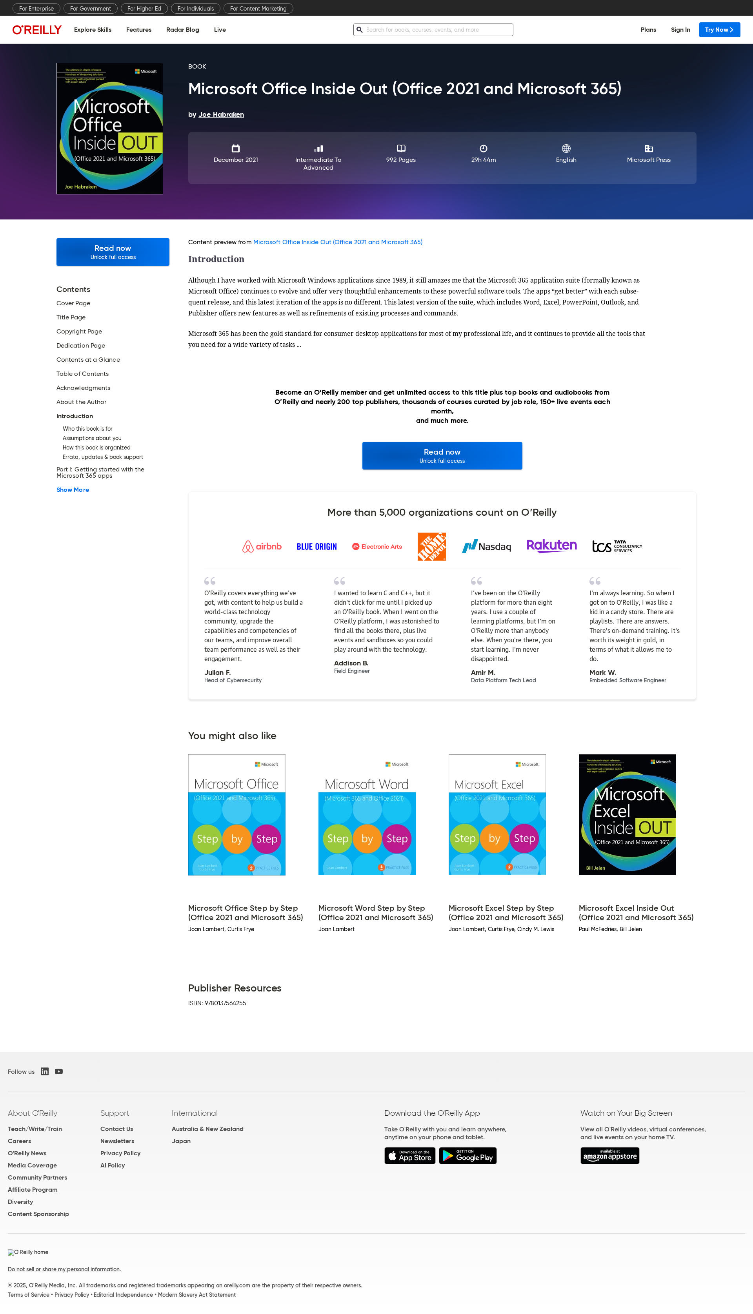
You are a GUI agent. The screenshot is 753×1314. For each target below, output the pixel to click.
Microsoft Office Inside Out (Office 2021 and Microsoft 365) (338, 242)
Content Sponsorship (38, 1214)
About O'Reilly (32, 1113)
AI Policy (112, 1165)
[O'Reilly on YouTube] (59, 1071)
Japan (181, 1141)
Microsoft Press (649, 159)
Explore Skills (92, 29)
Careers (19, 1141)
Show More (72, 490)
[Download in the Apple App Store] (410, 1162)
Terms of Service (28, 1294)
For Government (90, 8)
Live (220, 29)
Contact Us (116, 1129)
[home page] (37, 29)
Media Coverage (32, 1165)
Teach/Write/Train (35, 1129)
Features (138, 29)
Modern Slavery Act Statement (197, 1294)
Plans (648, 29)
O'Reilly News (27, 1153)
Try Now (716, 29)
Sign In (680, 29)
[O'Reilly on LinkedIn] (45, 1071)
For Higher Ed (144, 8)
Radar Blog (182, 29)
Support (114, 1113)
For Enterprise (36, 8)
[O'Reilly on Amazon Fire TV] (610, 1162)
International (195, 1113)
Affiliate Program (33, 1189)
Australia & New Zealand (208, 1129)
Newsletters (117, 1141)
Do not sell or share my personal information (64, 1269)
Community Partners (37, 1177)
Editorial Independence (123, 1294)
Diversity (20, 1202)
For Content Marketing (258, 8)
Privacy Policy (120, 1153)
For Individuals (196, 8)
